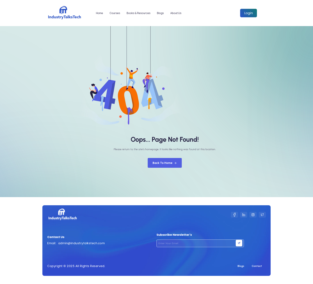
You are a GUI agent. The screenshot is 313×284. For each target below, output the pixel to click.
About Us (175, 13)
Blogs (160, 13)
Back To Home (162, 163)
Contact (257, 266)
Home (99, 13)
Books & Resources (138, 13)
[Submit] (239, 243)
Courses (115, 13)
